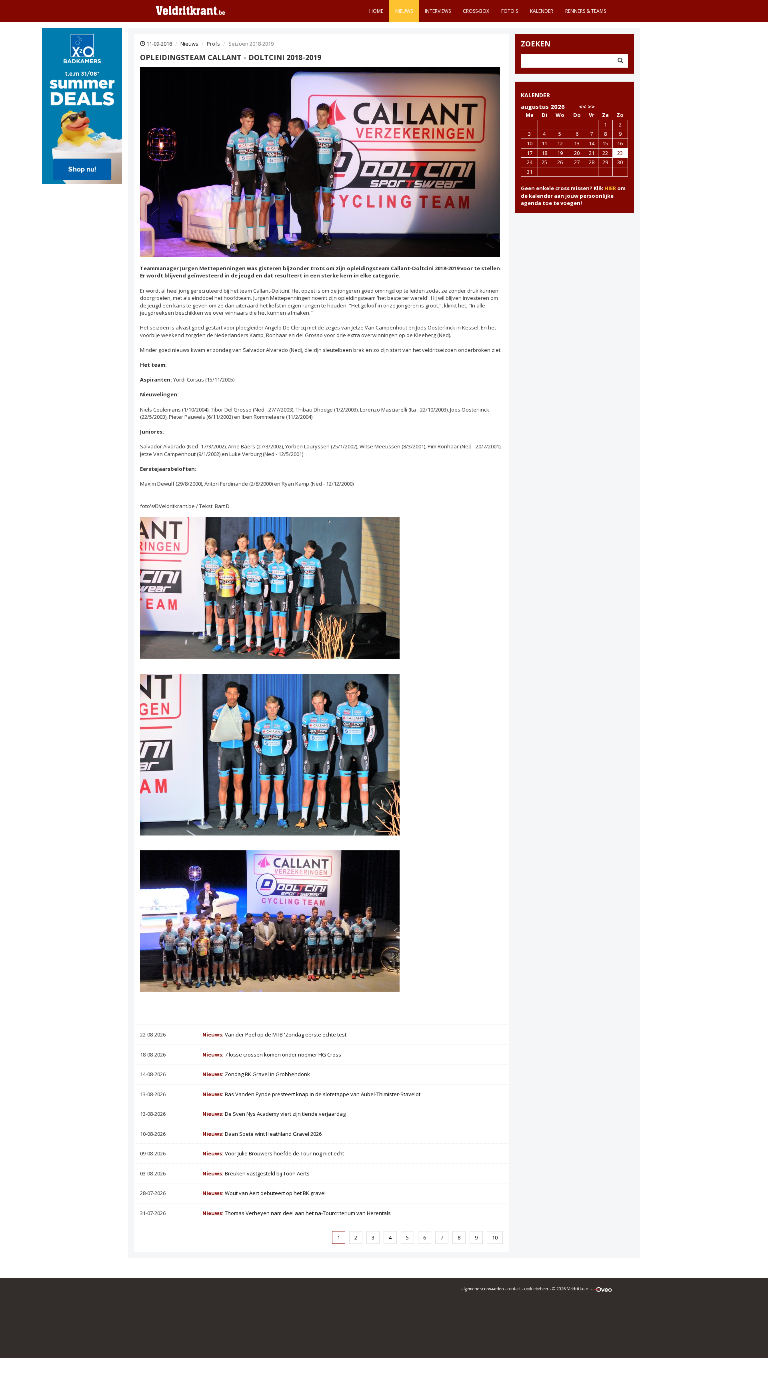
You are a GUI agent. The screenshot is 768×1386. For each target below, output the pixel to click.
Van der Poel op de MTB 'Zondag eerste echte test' (275, 1034)
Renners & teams (585, 11)
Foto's (509, 11)
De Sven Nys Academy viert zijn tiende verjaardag (274, 1113)
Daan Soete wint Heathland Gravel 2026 (262, 1133)
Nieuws (404, 11)
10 (495, 1237)
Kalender (541, 11)
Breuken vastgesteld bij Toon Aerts (256, 1173)
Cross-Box (476, 11)
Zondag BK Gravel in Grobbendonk (256, 1074)
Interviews (438, 11)
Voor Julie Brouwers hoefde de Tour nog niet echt (273, 1153)
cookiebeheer (536, 1289)
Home (376, 11)
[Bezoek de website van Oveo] (603, 1289)
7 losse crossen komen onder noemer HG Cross (271, 1054)
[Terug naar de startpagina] (190, 10)
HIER (610, 188)
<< (582, 106)
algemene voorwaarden (483, 1289)
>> (591, 106)
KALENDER (535, 95)
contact (514, 1289)
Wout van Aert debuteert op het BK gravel (264, 1193)
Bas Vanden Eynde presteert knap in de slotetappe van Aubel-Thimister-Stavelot (311, 1094)
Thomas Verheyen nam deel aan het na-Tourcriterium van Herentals (296, 1213)
